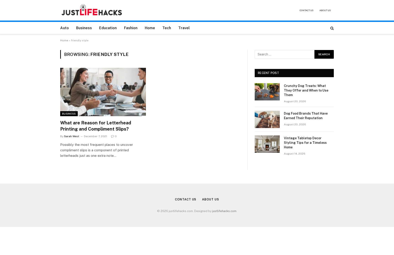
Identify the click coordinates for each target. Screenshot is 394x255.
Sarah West (71, 136)
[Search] (331, 28)
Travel (184, 28)
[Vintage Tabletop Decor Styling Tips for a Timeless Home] (267, 144)
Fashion (130, 28)
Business (84, 28)
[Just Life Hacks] (92, 10)
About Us (325, 10)
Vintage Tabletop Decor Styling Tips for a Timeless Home (305, 142)
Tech (166, 28)
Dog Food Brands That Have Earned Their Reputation (306, 116)
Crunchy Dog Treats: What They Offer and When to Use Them (306, 90)
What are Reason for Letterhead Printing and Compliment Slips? (95, 126)
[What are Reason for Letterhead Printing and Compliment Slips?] (103, 92)
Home (150, 28)
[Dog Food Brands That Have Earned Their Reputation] (267, 119)
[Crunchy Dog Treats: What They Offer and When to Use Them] (267, 91)
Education (108, 28)
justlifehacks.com (224, 211)
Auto (64, 28)
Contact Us (307, 10)
